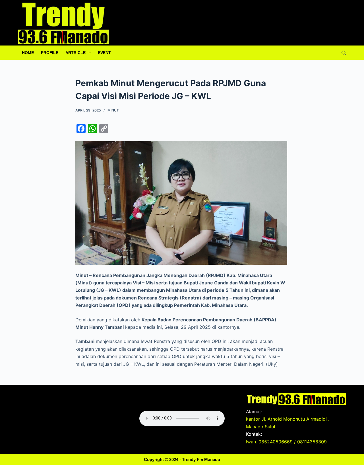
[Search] (344, 53)
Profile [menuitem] (49, 52)
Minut (113, 110)
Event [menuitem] (104, 52)
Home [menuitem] (28, 52)
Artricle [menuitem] (75, 52)
